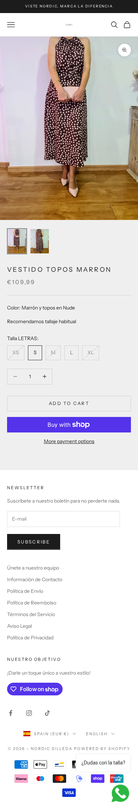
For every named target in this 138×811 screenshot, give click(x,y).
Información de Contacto (34, 579)
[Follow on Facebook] (10, 713)
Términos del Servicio (31, 614)
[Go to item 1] (17, 241)
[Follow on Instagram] (29, 713)
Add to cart (69, 403)
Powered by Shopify (102, 748)
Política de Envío (25, 591)
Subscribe (33, 542)
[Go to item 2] (40, 241)
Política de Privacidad (30, 637)
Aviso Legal (19, 626)
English (97, 733)
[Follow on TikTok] (47, 713)
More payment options (69, 441)
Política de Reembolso (31, 603)
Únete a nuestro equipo (33, 568)
